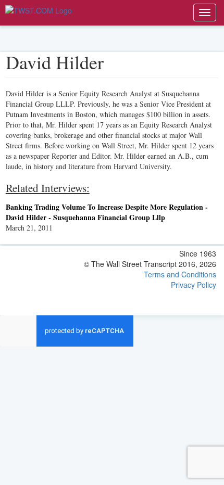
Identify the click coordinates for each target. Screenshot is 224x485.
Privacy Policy (193, 284)
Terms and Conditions (180, 274)
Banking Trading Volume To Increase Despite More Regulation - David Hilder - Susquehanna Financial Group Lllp (107, 212)
